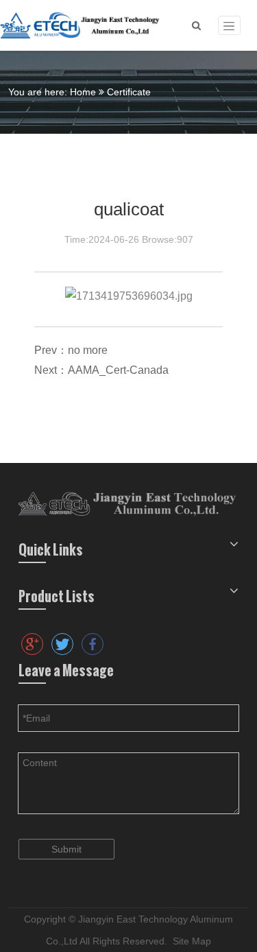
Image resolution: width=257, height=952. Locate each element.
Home (83, 91)
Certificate (129, 91)
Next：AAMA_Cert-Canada (101, 370)
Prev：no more (71, 350)
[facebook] (92, 644)
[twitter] (62, 644)
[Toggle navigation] (229, 26)
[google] (32, 644)
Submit (66, 849)
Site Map (192, 941)
